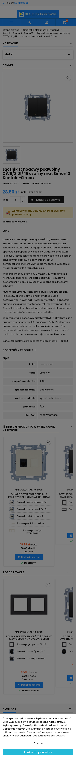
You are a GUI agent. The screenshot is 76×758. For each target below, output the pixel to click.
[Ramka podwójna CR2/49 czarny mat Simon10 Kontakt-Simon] (64, 509)
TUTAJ (64, 340)
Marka (27, 183)
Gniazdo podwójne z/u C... (32, 651)
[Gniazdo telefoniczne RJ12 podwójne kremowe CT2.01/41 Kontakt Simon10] (12, 516)
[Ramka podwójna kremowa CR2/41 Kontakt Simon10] (12, 530)
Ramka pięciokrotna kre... (31, 523)
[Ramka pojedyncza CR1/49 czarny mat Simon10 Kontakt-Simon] (64, 502)
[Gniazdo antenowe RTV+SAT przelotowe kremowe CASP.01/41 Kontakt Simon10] (12, 509)
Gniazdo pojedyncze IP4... (31, 658)
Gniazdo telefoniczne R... (31, 516)
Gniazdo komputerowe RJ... (32, 502)
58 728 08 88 (21, 2)
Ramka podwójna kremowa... (33, 531)
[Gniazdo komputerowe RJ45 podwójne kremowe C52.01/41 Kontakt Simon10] (12, 502)
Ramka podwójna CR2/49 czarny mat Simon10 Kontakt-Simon (29, 638)
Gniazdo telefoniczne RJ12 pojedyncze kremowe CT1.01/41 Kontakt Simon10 (29, 497)
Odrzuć (38, 743)
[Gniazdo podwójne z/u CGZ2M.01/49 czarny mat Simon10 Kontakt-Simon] (12, 651)
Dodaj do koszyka (45, 200)
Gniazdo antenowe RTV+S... (32, 509)
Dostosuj (61, 735)
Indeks (7, 183)
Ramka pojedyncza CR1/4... (32, 644)
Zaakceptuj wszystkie (38, 752)
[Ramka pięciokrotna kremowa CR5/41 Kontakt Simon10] (12, 523)
